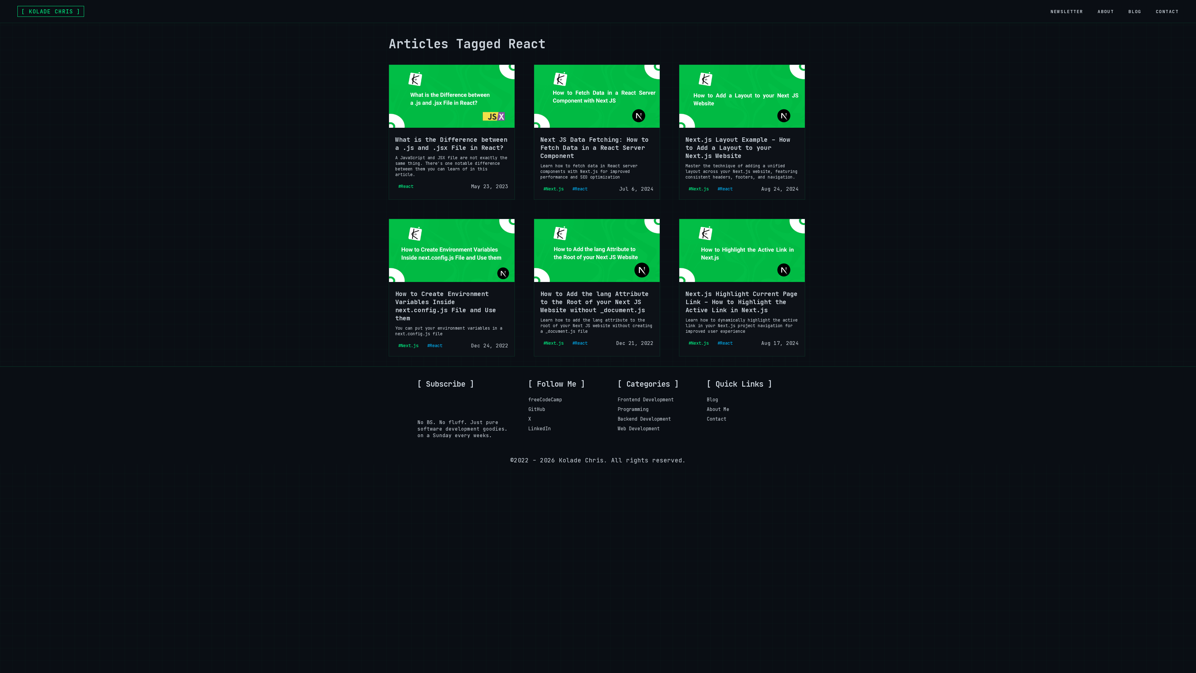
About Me (718, 409)
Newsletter (1067, 11)
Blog (1134, 11)
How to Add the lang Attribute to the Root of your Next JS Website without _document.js (594, 302)
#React (405, 186)
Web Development (639, 428)
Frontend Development (646, 399)
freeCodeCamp (545, 399)
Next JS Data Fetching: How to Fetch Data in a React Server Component (594, 148)
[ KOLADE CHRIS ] (50, 11)
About (1106, 11)
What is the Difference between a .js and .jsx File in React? (451, 144)
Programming (633, 409)
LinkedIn (539, 428)
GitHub (536, 409)
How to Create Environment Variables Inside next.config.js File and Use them (445, 306)
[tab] (1067, 11)
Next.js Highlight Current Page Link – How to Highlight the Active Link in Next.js (742, 302)
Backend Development (644, 419)
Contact (1167, 11)
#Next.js (553, 189)
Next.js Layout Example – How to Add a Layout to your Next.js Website (738, 148)
